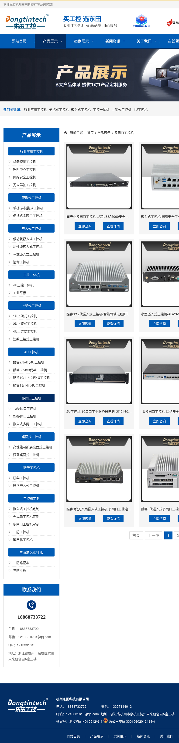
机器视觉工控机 (24, 161)
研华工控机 (31, 467)
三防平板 (19, 570)
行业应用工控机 (35, 109)
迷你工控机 (21, 261)
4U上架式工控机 (25, 331)
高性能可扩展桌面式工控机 (32, 447)
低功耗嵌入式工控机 (27, 238)
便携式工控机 (59, 109)
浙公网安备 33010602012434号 (132, 721)
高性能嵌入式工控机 (27, 246)
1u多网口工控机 (24, 408)
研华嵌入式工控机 (26, 485)
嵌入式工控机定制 (26, 508)
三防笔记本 (21, 562)
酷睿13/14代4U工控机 (29, 385)
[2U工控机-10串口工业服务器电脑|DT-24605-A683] (99, 371)
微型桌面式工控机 (26, 454)
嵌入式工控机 (81, 109)
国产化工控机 (23, 539)
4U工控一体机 (23, 285)
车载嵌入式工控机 (26, 254)
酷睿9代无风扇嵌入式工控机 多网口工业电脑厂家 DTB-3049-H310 (114, 508)
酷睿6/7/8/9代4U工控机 (30, 369)
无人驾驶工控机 (24, 184)
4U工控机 (141, 109)
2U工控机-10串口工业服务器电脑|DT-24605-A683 (102, 411)
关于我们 (144, 41)
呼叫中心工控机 (24, 169)
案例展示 (81, 41)
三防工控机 (21, 531)
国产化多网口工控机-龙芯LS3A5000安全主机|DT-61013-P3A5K (112, 216)
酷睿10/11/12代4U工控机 (31, 377)
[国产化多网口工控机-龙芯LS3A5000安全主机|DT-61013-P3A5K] (99, 176)
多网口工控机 (31, 398)
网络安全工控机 (24, 177)
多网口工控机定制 (26, 524)
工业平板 (19, 292)
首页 (90, 132)
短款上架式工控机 (26, 339)
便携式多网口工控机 (27, 215)
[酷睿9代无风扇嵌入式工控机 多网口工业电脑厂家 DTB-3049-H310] (99, 469)
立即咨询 (84, 226)
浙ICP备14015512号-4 (85, 721)
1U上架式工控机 (25, 315)
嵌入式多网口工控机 (27, 423)
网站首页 (19, 41)
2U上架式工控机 (25, 323)
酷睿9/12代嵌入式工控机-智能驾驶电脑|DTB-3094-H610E (108, 314)
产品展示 (50, 41)
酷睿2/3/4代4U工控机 (28, 362)
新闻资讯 (112, 41)
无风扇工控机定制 (26, 516)
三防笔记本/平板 (31, 552)
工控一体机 (101, 109)
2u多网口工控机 (24, 416)
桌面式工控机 (31, 436)
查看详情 (113, 226)
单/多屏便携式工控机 (28, 207)
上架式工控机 (121, 109)
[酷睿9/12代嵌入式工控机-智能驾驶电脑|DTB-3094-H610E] (99, 274)
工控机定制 (31, 498)
